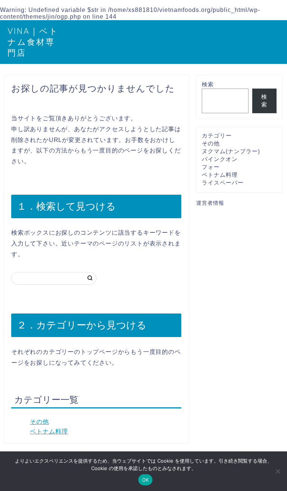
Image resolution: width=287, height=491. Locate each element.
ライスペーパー (223, 182)
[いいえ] (277, 471)
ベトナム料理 (49, 431)
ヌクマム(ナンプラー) (231, 151)
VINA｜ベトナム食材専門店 (33, 42)
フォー (211, 167)
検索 (208, 84)
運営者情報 (210, 203)
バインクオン (220, 159)
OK (145, 480)
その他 (39, 422)
